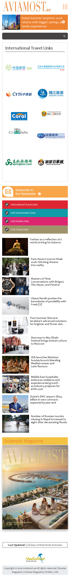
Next (63, 22)
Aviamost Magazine (23, 441)
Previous (6, 22)
